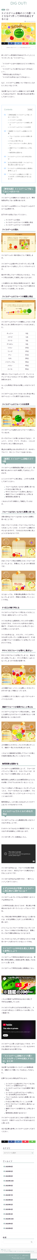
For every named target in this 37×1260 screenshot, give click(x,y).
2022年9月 (9, 1223)
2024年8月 (9, 1176)
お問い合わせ (25, 1255)
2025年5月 (9, 1171)
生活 (3, 9)
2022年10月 (10, 1219)
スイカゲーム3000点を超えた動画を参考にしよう (20, 169)
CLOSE (30, 109)
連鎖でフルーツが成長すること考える (20, 149)
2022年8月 (9, 1228)
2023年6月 (9, 1200)
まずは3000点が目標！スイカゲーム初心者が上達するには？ (20, 164)
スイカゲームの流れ (15, 120)
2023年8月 (9, 1190)
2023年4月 (9, 1209)
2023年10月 (10, 1181)
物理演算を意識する (15, 152)
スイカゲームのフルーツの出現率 (20, 127)
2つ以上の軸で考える (16, 141)
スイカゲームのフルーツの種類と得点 (20, 123)
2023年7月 (9, 1195)
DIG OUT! (18, 3)
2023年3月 (9, 1214)
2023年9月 (9, 1185)
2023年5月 (9, 1204)
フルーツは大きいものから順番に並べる (20, 137)
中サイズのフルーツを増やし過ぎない (20, 144)
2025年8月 (9, 1166)
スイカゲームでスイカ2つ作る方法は (20, 158)
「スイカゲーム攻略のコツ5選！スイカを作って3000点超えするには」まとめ (20, 176)
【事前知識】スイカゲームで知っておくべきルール (20, 116)
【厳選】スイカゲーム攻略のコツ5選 (20, 132)
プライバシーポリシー (14, 1255)
